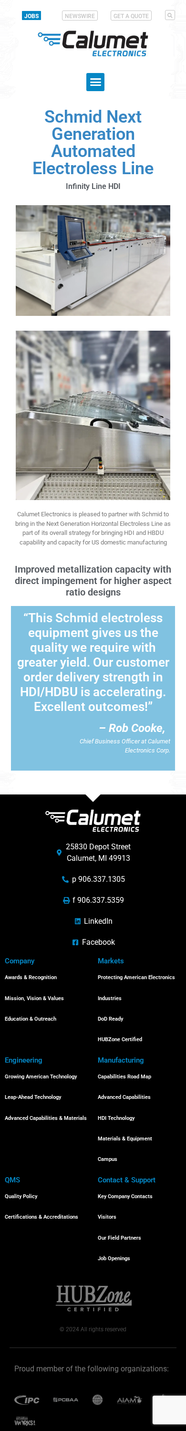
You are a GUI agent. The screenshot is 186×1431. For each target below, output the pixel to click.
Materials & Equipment (125, 1139)
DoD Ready (110, 1019)
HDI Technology (116, 1118)
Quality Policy (21, 1196)
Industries (110, 998)
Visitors (107, 1217)
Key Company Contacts (125, 1196)
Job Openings (114, 1258)
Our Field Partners (119, 1238)
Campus (107, 1159)
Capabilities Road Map (124, 1077)
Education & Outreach (30, 1019)
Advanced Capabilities (124, 1097)
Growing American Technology (41, 1077)
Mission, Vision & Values (34, 998)
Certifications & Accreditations (41, 1217)
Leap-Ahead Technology (33, 1097)
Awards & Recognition (31, 977)
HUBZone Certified (120, 1039)
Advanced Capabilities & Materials (46, 1118)
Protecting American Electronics (136, 977)
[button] (170, 15)
